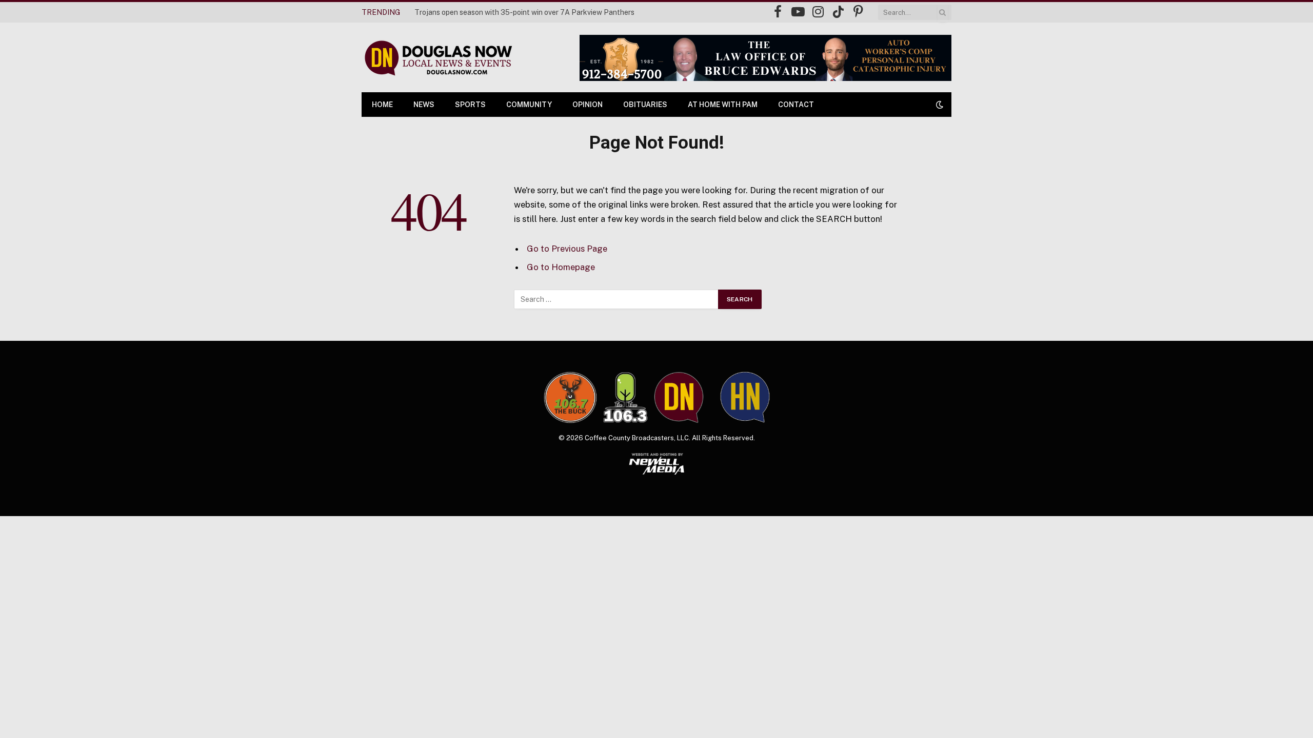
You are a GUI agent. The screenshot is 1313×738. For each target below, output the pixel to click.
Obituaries (645, 104)
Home (382, 104)
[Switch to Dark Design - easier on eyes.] (938, 104)
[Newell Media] (657, 464)
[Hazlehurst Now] (745, 397)
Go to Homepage (561, 267)
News (423, 104)
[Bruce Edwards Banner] (765, 58)
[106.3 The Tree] (625, 397)
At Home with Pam (723, 104)
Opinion (587, 104)
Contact (796, 104)
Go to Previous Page (567, 248)
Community (529, 104)
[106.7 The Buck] (570, 397)
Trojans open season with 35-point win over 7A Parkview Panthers (524, 12)
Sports (470, 104)
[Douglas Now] (437, 57)
